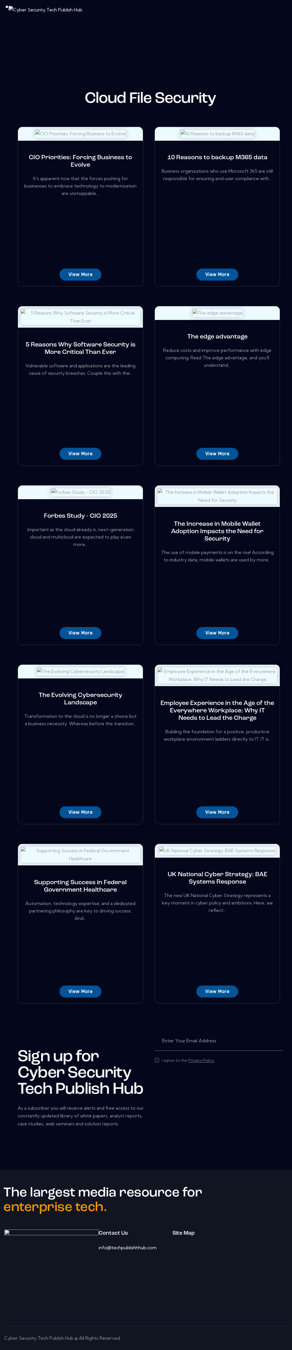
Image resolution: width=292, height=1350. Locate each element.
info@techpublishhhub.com (128, 1247)
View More (80, 274)
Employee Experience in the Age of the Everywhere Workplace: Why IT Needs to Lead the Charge (217, 711)
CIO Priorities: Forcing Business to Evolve (80, 161)
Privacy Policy (201, 1060)
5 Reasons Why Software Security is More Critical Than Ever (80, 349)
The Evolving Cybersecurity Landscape (80, 699)
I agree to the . (188, 1060)
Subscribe (278, 1041)
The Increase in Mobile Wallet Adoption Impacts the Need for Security (217, 531)
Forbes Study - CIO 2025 (80, 516)
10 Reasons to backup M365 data (217, 157)
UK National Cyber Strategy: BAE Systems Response (217, 878)
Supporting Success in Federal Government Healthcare (80, 886)
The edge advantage (217, 337)
